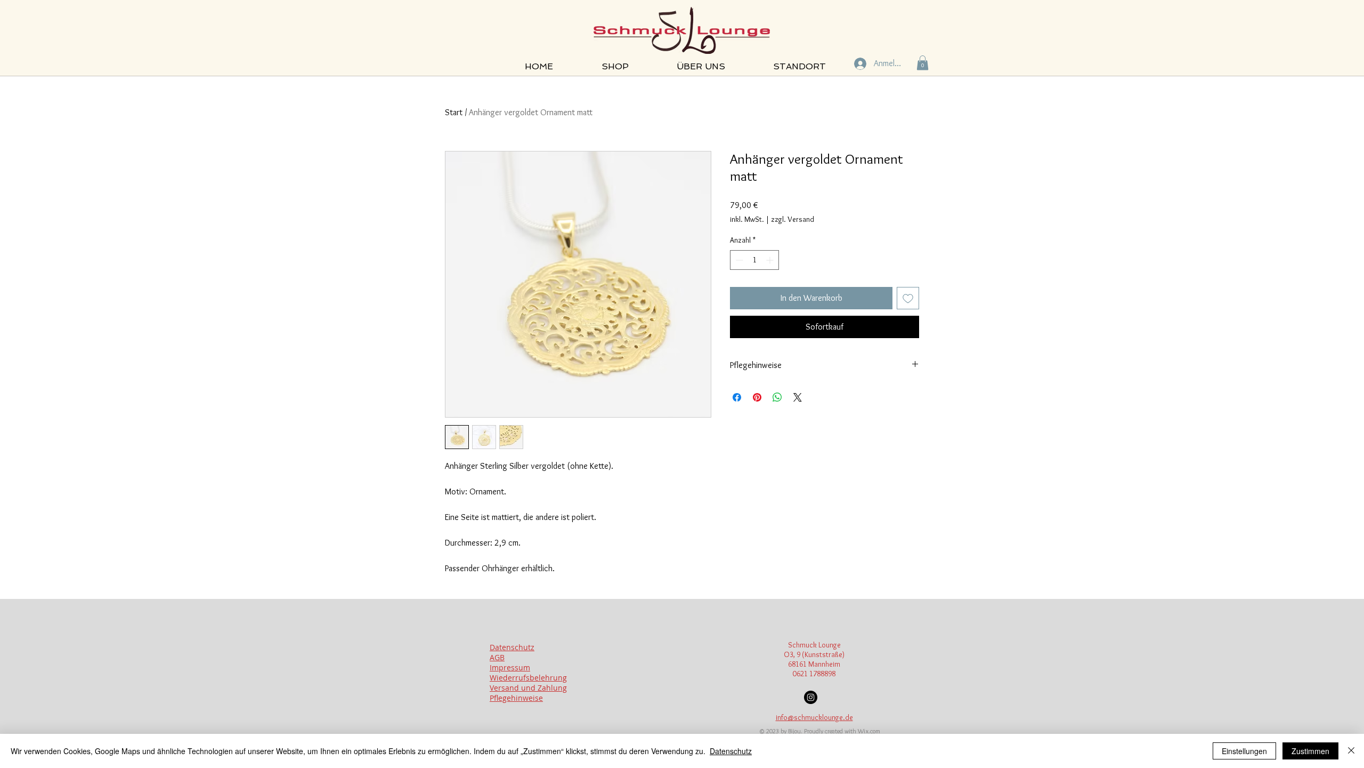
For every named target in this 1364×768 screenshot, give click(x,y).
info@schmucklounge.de (814, 717)
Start (453, 112)
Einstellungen (1244, 751)
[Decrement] (738, 260)
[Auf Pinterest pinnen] (757, 397)
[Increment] (770, 260)
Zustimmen (1310, 751)
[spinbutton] (754, 260)
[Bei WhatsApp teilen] (777, 397)
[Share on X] (797, 397)
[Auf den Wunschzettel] (908, 298)
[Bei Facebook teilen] (736, 397)
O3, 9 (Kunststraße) (814, 654)
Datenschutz (731, 751)
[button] (922, 62)
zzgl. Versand (792, 219)
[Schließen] (1351, 750)
